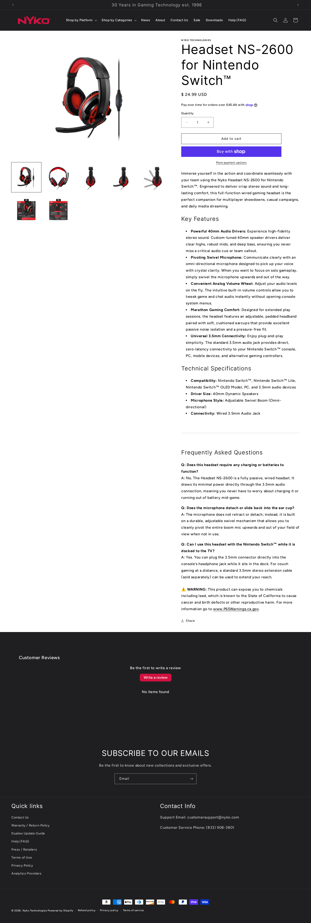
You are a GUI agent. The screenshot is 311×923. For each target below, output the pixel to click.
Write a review (156, 677)
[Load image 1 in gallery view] (26, 177)
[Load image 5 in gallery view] (155, 177)
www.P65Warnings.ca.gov (236, 609)
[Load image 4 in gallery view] (123, 177)
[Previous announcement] (13, 4)
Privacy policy (109, 910)
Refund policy (87, 910)
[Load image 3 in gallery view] (91, 177)
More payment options (231, 162)
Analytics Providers (26, 873)
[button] (81, 20)
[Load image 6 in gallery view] (26, 209)
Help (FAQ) (20, 841)
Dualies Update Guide (28, 833)
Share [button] (190, 621)
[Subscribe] (191, 778)
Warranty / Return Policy (30, 825)
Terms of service (133, 910)
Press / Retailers (24, 850)
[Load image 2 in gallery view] (58, 177)
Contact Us (20, 817)
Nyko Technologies (35, 910)
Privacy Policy (22, 865)
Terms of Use (21, 857)
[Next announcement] (298, 4)
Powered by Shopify (60, 910)
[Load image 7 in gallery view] (58, 209)
